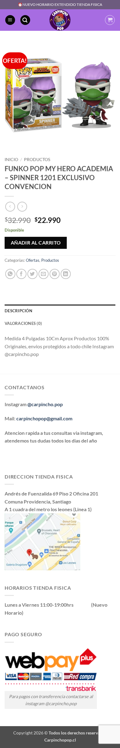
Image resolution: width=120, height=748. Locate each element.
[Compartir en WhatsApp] (10, 274)
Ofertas (32, 260)
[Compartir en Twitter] (32, 274)
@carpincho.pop (45, 404)
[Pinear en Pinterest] (55, 274)
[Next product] (10, 206)
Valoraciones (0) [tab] (23, 323)
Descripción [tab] (18, 310)
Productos (37, 159)
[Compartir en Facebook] (21, 274)
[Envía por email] (43, 274)
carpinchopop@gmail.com (44, 418)
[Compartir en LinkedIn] (66, 274)
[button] (10, 20)
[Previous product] (22, 206)
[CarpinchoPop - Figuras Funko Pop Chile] (60, 20)
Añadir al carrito (36, 242)
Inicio (11, 159)
